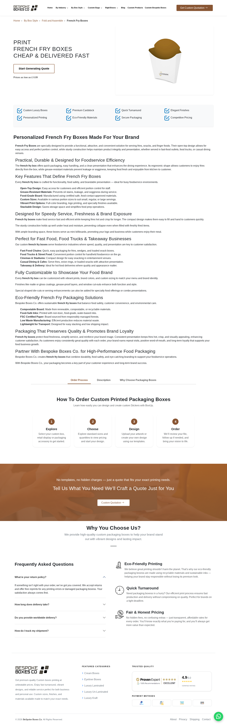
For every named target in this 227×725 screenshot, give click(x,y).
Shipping (195, 719)
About (173, 719)
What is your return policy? (30, 577)
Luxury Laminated (94, 685)
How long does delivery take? (32, 604)
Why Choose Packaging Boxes (138, 380)
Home (16, 20)
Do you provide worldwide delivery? (36, 617)
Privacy (183, 719)
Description (104, 380)
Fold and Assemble (52, 20)
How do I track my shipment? (32, 630)
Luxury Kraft (90, 698)
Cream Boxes (91, 673)
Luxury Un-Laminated (96, 691)
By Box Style (31, 20)
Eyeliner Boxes (92, 679)
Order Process (79, 380)
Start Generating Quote (34, 68)
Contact (206, 719)
